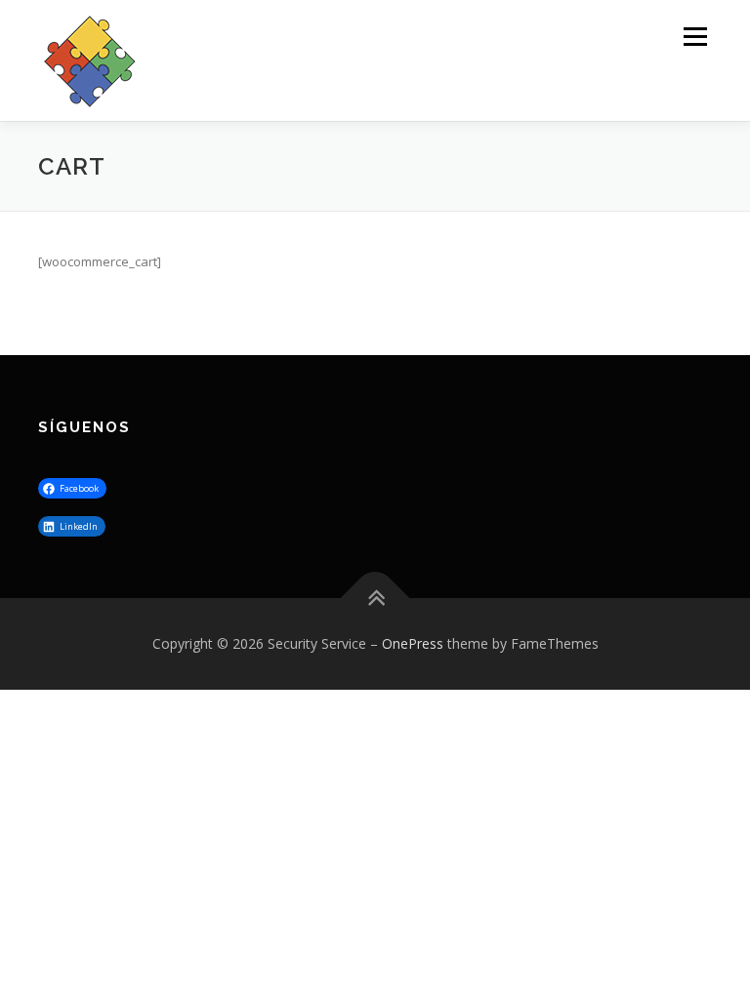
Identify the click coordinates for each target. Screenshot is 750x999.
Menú (695, 36)
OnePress (412, 643)
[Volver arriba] (375, 598)
